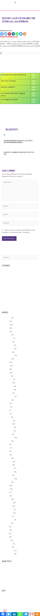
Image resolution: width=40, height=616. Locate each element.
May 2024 (5, 410)
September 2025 (8, 355)
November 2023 (7, 431)
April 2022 (5, 496)
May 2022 (5, 492)
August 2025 (6, 359)
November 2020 (7, 554)
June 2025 (6, 366)
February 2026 (7, 338)
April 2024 (5, 414)
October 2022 (7, 475)
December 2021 (7, 509)
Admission (5, 271)
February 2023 (7, 462)
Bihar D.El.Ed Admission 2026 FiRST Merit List (18, 573)
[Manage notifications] (5, 610)
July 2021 (5, 526)
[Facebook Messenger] (21, 34)
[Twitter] (5, 34)
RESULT (5, 291)
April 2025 (5, 373)
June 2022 (6, 489)
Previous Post (20, 108)
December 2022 (7, 468)
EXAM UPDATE (7, 281)
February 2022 (7, 503)
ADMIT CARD (6, 274)
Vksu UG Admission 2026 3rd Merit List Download (20, 583)
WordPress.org (7, 606)
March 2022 (6, 499)
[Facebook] (2, 34)
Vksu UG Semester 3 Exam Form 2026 (16, 567)
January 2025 (7, 383)
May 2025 (5, 369)
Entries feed (6, 599)
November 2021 (7, 513)
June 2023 (6, 448)
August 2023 (6, 441)
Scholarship (6, 295)
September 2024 (8, 396)
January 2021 (7, 547)
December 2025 (7, 345)
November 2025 (7, 349)
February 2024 (7, 420)
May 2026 (5, 328)
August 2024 (6, 400)
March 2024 (6, 417)
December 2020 (7, 550)
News (4, 288)
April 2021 (5, 537)
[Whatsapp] (17, 34)
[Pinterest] (9, 34)
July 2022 (5, 485)
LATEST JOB (6, 284)
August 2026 (6, 318)
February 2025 (7, 379)
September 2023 (8, 437)
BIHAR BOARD (7, 278)
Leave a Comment (8, 25)
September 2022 (8, 479)
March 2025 (6, 376)
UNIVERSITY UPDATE (9, 298)
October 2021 (7, 516)
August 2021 (6, 523)
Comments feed (7, 603)
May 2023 (5, 451)
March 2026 (6, 335)
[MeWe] (13, 34)
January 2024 (7, 424)
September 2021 (8, 520)
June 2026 (6, 325)
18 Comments (8, 145)
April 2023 (5, 455)
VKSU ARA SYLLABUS (9, 305)
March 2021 (6, 540)
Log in (4, 596)
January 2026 (7, 342)
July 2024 (5, 403)
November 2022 (7, 472)
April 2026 (5, 331)
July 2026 (5, 321)
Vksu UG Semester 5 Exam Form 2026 (16, 570)
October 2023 (7, 434)
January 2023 (7, 465)
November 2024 (8, 390)
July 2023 (5, 444)
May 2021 (5, 533)
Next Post (19, 113)
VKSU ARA (20, 25)
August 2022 (6, 482)
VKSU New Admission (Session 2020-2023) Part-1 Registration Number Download (18, 141)
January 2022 (7, 506)
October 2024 (7, 393)
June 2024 (6, 407)
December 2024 (8, 386)
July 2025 (5, 362)
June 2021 (5, 530)
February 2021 (7, 544)
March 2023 (6, 458)
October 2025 (7, 352)
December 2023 (7, 427)
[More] (24, 34)
